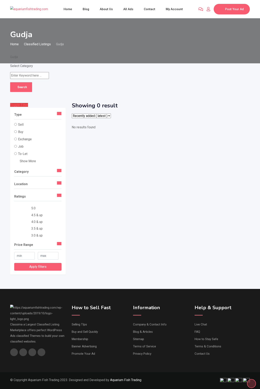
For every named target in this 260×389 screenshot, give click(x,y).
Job (21, 146)
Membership (80, 339)
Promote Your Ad (83, 354)
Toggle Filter (19, 105)
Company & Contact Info (150, 324)
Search (22, 87)
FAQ (197, 332)
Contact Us (202, 354)
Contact (149, 9)
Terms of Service (144, 346)
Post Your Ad (234, 9)
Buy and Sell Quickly (85, 332)
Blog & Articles (143, 332)
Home (68, 9)
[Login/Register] (208, 9)
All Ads (128, 9)
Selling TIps (79, 324)
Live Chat (201, 324)
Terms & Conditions (208, 346)
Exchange (25, 139)
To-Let (22, 154)
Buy (20, 132)
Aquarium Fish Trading (125, 380)
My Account (174, 9)
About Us (106, 9)
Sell (21, 124)
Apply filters (38, 267)
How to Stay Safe (206, 339)
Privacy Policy (142, 354)
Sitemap (138, 339)
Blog (86, 9)
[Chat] (200, 9)
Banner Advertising (84, 346)
